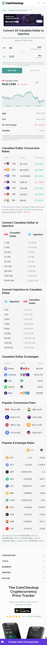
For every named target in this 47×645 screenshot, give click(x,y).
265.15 (42, 479)
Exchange (35, 70)
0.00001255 (26, 500)
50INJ (7, 329)
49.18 (43, 486)
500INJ (7, 338)
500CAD (8, 271)
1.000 (43, 500)
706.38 (43, 493)
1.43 (44, 472)
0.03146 (28, 465)
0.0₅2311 (28, 514)
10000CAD (9, 280)
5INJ (6, 314)
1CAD (6, 243)
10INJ (7, 319)
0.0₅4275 (28, 529)
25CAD (7, 257)
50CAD (7, 262)
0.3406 (43, 529)
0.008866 (28, 493)
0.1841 (43, 514)
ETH (14, 176)
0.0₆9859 (28, 507)
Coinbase (12, 375)
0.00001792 (26, 472)
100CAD (8, 266)
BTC (14, 170)
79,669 (42, 458)
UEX (10, 381)
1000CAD (8, 276)
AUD (14, 182)
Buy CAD (12, 70)
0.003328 (28, 479)
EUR (14, 188)
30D (36, 82)
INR (13, 200)
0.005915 (28, 521)
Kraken (11, 369)
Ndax (10, 393)
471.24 (42, 521)
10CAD (7, 252)
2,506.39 (42, 465)
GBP (14, 194)
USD (14, 164)
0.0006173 (27, 486)
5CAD (6, 247)
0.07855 (42, 507)
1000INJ (8, 343)
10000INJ (8, 348)
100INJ (7, 333)
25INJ (7, 324)
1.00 (30, 458)
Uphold (11, 387)
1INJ (6, 310)
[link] (31, 10)
